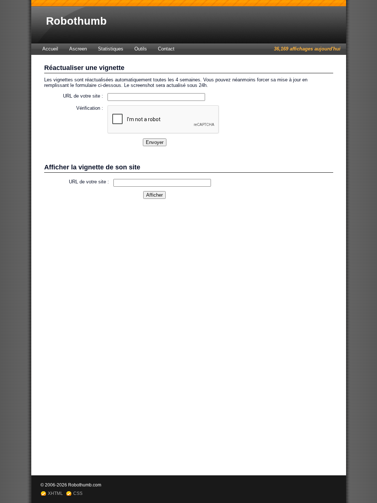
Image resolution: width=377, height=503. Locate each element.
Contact (166, 49)
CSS (77, 493)
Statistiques (110, 49)
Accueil (50, 49)
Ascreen (78, 49)
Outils (140, 49)
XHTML (55, 493)
